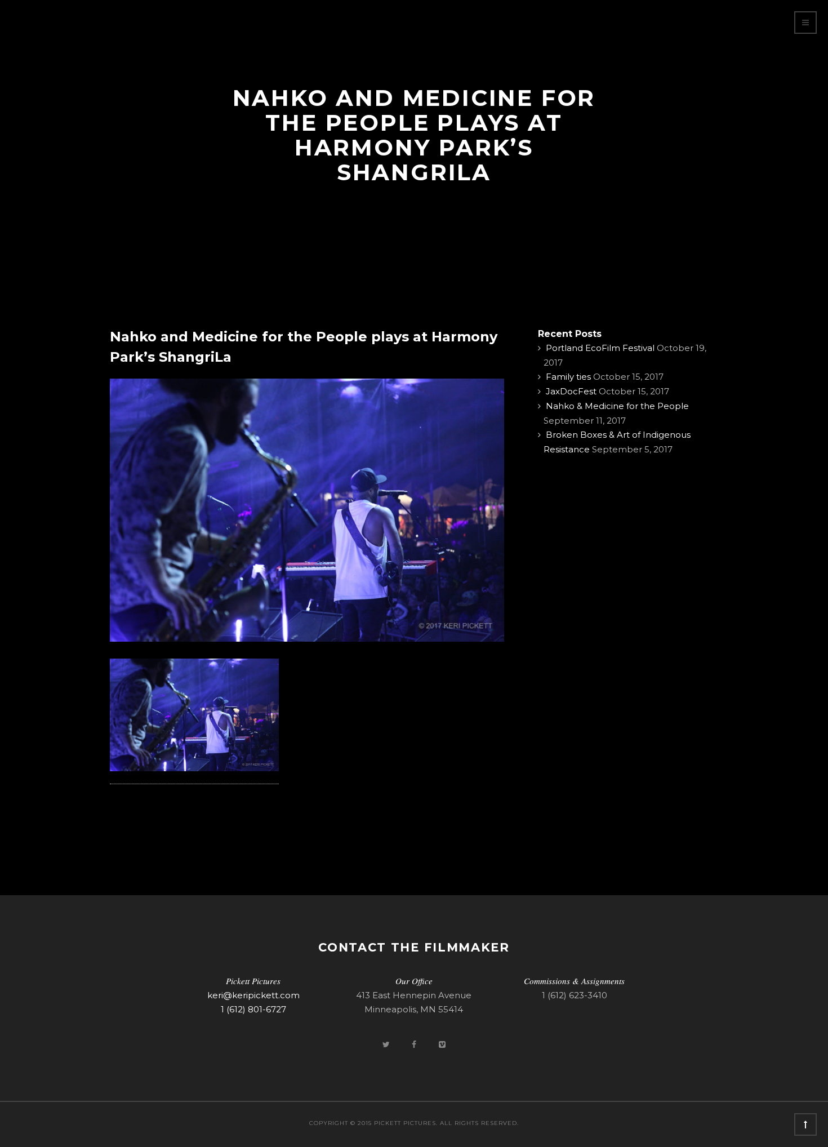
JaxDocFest (571, 391)
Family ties (568, 376)
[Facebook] (415, 1044)
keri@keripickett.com (253, 995)
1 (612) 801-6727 (253, 1009)
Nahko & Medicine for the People (617, 406)
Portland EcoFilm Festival (600, 348)
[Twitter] (387, 1044)
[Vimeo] (442, 1044)
